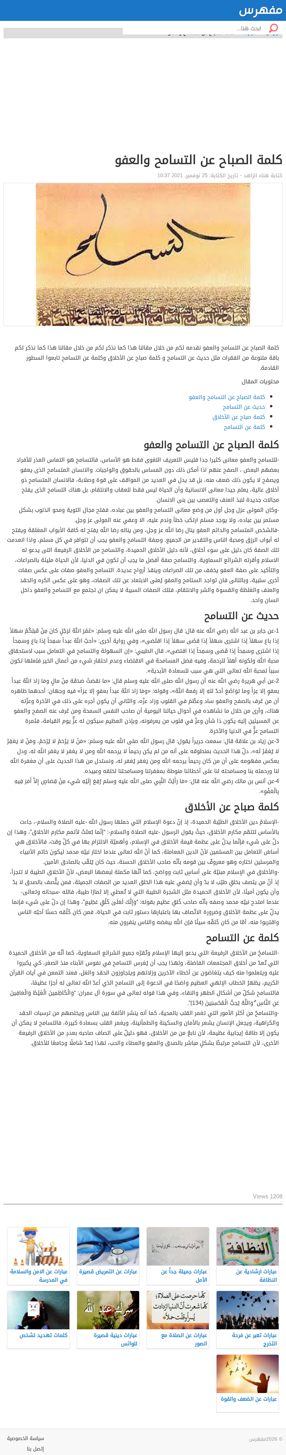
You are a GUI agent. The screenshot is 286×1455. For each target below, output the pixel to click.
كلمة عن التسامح (244, 427)
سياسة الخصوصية (25, 1438)
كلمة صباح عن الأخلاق (238, 417)
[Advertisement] (143, 99)
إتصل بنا (35, 1449)
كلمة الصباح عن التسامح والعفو (227, 397)
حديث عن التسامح (244, 406)
